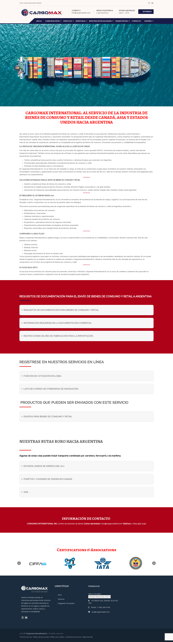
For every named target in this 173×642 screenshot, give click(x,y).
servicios (67, 21)
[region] (30, 623)
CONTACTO (136, 21)
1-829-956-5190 (139, 524)
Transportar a (121, 21)
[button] (19, 563)
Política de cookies (57, 637)
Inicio (39, 21)
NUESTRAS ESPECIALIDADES (100, 21)
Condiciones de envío (73, 637)
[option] (37, 563)
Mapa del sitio (87, 637)
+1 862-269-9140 (103, 607)
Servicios (61, 599)
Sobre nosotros (52, 21)
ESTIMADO (147, 11)
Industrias (80, 21)
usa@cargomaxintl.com (101, 612)
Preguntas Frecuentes (66, 603)
